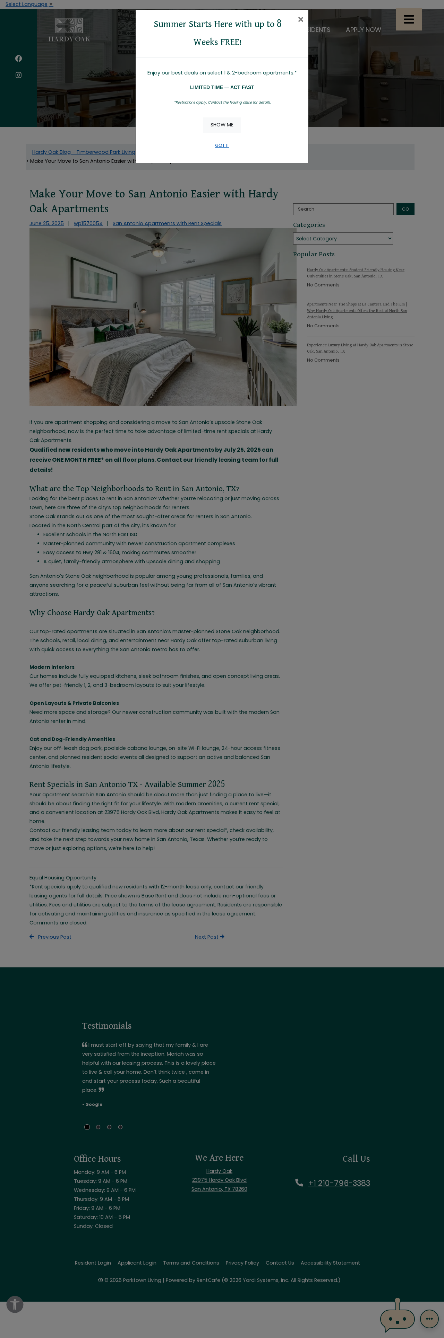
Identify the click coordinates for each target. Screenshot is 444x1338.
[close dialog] (300, 20)
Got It (222, 145)
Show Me (222, 124)
